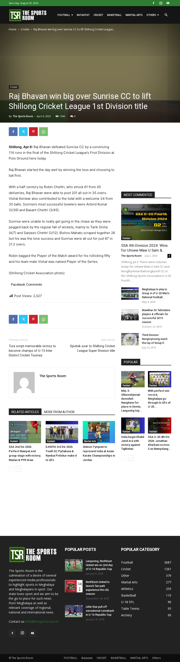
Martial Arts (90, 441)
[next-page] (18, 469)
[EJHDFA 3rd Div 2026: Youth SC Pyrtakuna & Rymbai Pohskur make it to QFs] (62, 432)
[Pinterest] (33, 131)
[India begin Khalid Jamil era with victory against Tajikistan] (133, 425)
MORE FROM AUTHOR (59, 412)
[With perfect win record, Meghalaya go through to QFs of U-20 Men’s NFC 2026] (159, 379)
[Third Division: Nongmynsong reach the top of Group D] (130, 339)
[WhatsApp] (43, 131)
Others (151, 14)
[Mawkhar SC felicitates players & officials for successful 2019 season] (130, 314)
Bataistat (83, 14)
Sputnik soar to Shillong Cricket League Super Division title (92, 348)
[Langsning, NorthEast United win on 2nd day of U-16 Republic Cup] (74, 565)
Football (14, 441)
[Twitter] (23, 131)
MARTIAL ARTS (134, 14)
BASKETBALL (114, 14)
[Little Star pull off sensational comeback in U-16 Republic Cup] (74, 611)
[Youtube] (168, 3)
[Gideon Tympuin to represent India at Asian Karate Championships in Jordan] (99, 432)
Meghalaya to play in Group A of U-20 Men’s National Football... (155, 293)
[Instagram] (160, 3)
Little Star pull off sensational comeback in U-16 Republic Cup (100, 610)
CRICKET (98, 14)
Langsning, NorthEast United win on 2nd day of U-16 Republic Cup (99, 565)
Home (12, 29)
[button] (166, 15)
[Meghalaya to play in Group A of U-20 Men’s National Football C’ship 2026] (130, 293)
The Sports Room (23, 116)
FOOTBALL (64, 14)
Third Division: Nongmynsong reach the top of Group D (154, 339)
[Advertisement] (150, 154)
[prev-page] (11, 469)
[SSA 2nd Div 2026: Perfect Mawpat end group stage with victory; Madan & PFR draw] (25, 432)
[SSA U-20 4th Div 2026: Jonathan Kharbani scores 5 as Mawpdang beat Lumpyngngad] (159, 425)
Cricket (25, 29)
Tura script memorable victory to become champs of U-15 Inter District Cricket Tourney (32, 350)
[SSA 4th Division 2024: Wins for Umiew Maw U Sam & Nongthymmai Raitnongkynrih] (146, 222)
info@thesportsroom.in (42, 621)
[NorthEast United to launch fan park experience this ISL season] (74, 586)
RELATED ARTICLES (25, 412)
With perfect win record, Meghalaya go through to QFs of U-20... (159, 398)
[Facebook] (153, 3)
